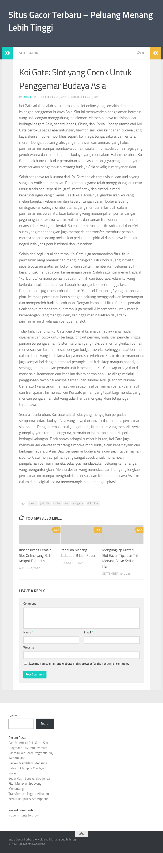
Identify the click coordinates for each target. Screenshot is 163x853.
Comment (30, 603)
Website (28, 647)
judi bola (44, 503)
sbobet (56, 503)
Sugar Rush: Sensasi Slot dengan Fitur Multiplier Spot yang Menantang (29, 784)
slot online (92, 503)
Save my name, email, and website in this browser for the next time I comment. (78, 663)
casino (33, 503)
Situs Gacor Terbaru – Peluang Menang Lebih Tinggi (80, 21)
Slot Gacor (28, 53)
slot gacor (78, 503)
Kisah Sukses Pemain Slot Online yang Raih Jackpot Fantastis (35, 555)
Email (88, 632)
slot (67, 503)
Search (12, 716)
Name (28, 632)
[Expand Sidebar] (7, 53)
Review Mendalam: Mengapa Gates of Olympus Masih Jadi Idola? (27, 768)
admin (27, 97)
